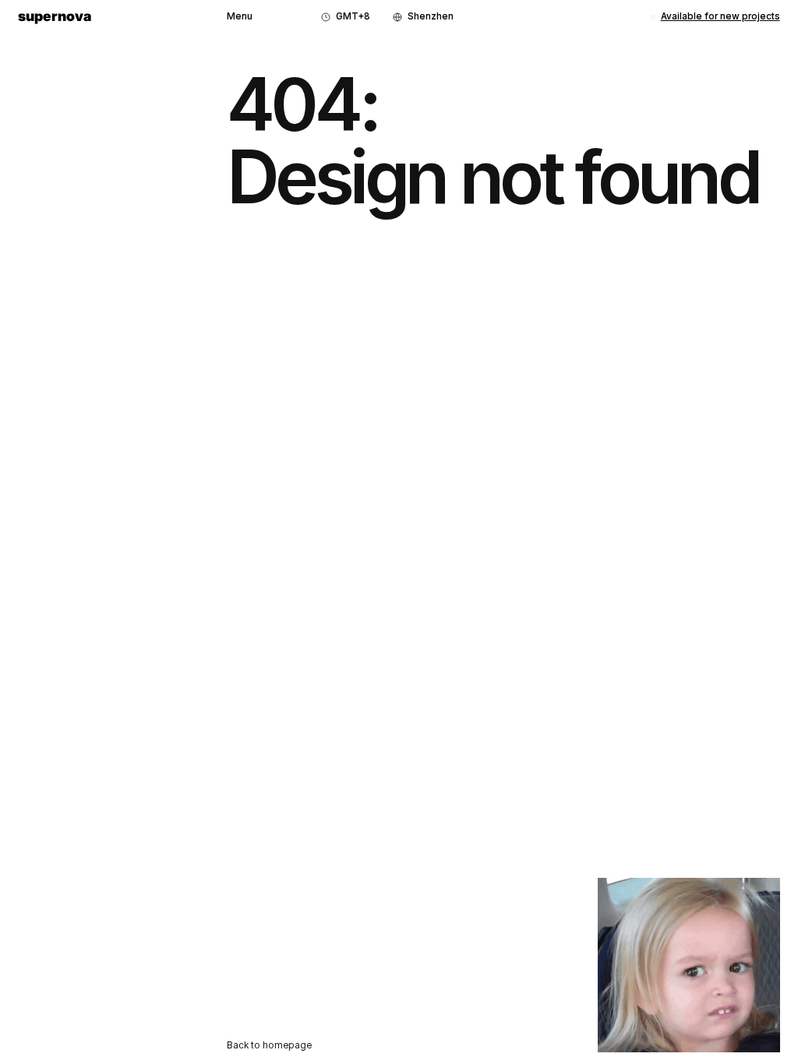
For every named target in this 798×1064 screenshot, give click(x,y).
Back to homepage (269, 1045)
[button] (239, 17)
